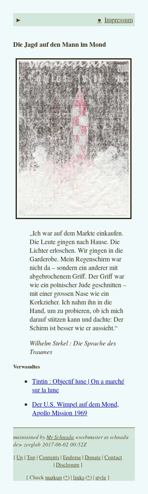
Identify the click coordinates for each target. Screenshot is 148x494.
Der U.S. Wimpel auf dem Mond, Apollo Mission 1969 (75, 408)
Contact (113, 457)
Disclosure (67, 464)
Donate (93, 457)
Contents (49, 457)
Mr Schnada (60, 437)
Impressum (118, 19)
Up (19, 457)
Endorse (72, 457)
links (78, 477)
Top (31, 457)
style (100, 477)
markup (53, 477)
